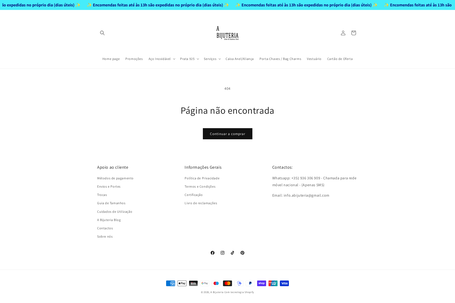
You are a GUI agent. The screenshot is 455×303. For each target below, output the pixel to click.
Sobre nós (105, 236)
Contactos (105, 228)
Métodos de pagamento (115, 178)
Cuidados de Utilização (114, 211)
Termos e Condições (200, 186)
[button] (102, 33)
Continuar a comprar (227, 133)
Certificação (194, 195)
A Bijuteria (217, 292)
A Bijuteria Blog (109, 219)
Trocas (102, 195)
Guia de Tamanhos (111, 203)
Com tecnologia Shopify (239, 292)
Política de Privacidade (202, 178)
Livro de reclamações (201, 203)
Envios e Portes (109, 186)
